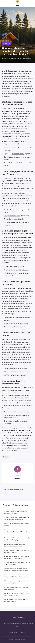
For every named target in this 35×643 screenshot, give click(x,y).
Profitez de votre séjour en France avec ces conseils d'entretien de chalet (16, 594)
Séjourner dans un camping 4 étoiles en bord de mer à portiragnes (17, 582)
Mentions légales (14, 632)
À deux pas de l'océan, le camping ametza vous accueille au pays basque (16, 557)
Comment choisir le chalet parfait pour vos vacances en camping (16, 551)
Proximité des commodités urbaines (16, 270)
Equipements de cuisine (12, 216)
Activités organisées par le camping (16, 323)
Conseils (6, 43)
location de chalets (18, 154)
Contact (23, 632)
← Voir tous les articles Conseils (12, 489)
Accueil (4, 65)
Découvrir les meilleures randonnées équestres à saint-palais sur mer (14, 545)
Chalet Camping (18, 617)
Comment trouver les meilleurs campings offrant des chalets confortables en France (16, 569)
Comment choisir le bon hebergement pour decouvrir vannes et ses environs (16, 518)
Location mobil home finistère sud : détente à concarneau (17, 524)
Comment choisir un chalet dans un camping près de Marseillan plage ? (17, 539)
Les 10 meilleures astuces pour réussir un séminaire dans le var (16, 600)
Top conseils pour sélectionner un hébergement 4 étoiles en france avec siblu (16, 575)
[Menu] (17, 5)
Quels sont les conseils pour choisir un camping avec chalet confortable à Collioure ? (17, 531)
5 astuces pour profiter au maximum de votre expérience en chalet (17, 563)
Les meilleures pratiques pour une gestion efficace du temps (16, 588)
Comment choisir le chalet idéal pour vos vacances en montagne (16, 512)
